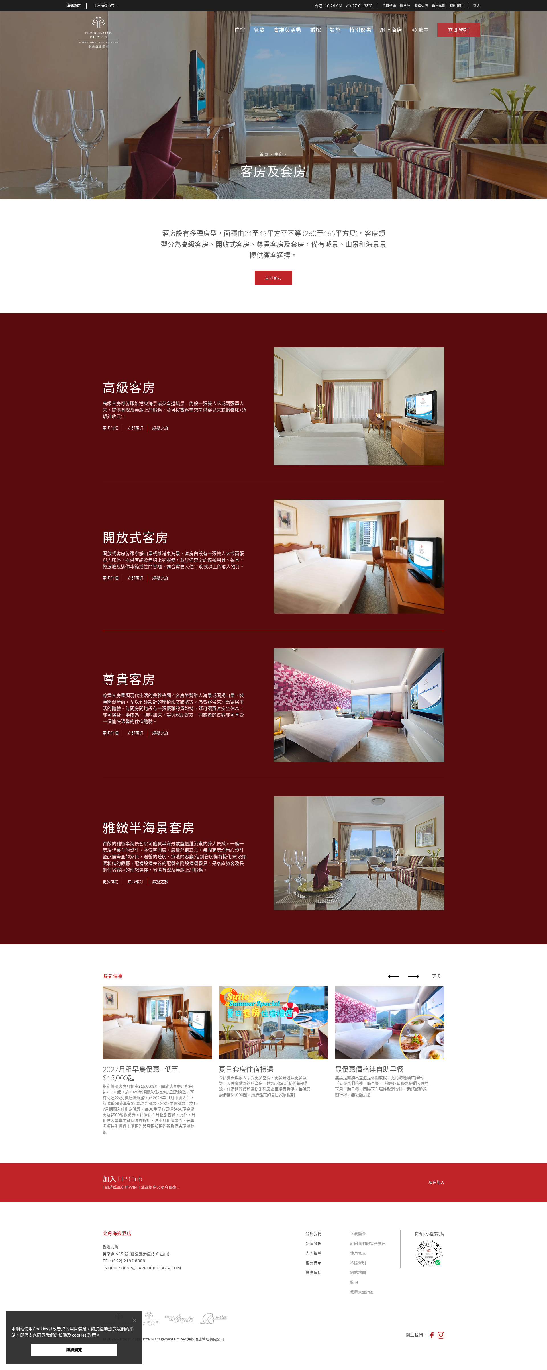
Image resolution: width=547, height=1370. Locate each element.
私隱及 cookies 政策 (77, 1335)
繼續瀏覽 (74, 1349)
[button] (106, 5)
